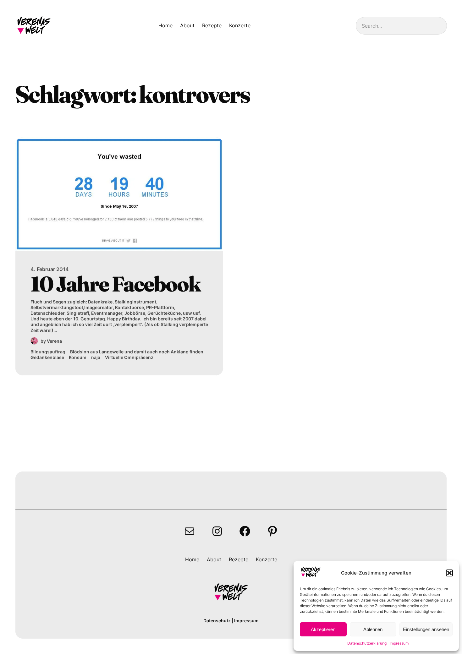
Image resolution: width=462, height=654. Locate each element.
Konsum (77, 357)
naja (95, 357)
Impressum (399, 643)
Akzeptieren (323, 629)
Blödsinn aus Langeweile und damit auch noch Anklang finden (136, 351)
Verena (54, 341)
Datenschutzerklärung (367, 643)
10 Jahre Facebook (115, 284)
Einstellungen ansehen (426, 629)
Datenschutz (217, 620)
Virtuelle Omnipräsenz (129, 357)
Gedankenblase (47, 357)
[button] (449, 573)
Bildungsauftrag (47, 351)
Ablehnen (372, 629)
